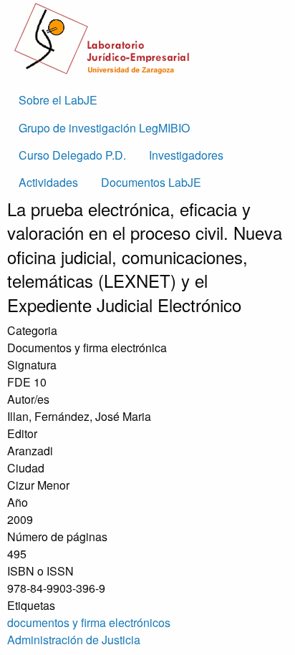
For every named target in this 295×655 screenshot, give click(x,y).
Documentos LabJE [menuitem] (151, 182)
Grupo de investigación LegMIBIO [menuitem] (104, 128)
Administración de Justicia (73, 639)
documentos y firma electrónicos (88, 622)
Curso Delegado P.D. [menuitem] (72, 155)
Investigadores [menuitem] (186, 155)
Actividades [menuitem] (48, 182)
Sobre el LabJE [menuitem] (58, 100)
